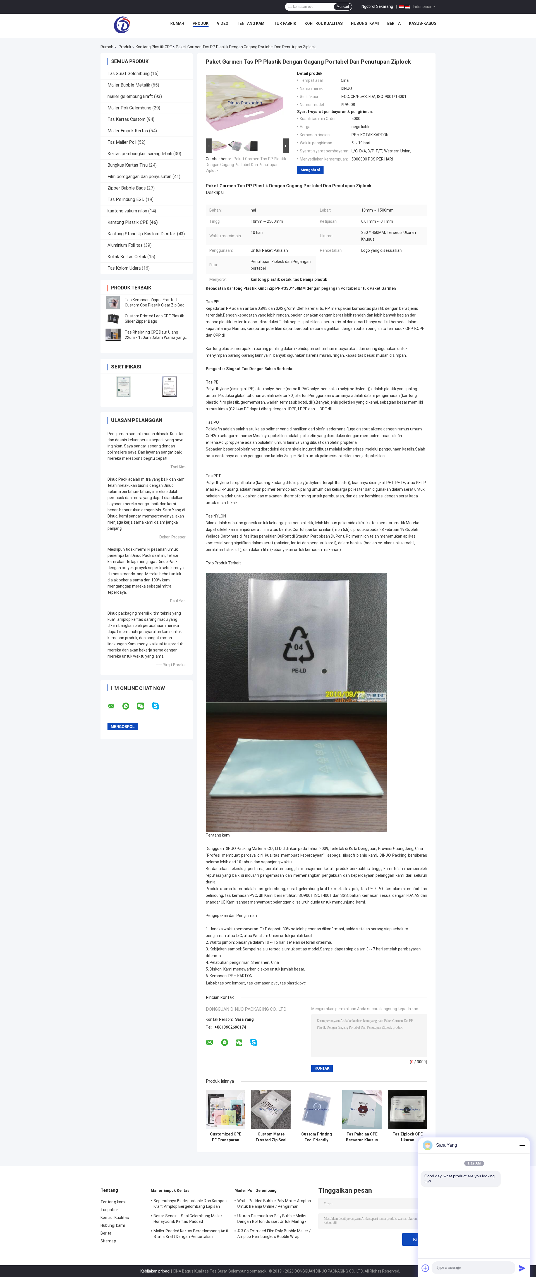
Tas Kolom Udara (124, 268)
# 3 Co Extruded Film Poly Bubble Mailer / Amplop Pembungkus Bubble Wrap (274, 1234)
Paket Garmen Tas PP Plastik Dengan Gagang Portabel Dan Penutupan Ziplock (246, 165)
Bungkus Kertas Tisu (127, 165)
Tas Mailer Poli (122, 142)
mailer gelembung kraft (130, 96)
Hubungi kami (365, 23)
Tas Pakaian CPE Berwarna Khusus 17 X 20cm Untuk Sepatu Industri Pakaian (362, 1137)
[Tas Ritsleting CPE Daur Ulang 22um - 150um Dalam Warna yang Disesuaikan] (113, 335)
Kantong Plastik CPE (154, 47)
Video (222, 23)
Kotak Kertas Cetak (126, 256)
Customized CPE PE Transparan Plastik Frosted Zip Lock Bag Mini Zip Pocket (225, 1137)
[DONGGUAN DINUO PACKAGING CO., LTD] (122, 24)
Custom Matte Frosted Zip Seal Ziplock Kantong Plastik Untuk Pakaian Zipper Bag (271, 1137)
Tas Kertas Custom (126, 119)
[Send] (522, 1268)
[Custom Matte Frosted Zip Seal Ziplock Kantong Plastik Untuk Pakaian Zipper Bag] (271, 1109)
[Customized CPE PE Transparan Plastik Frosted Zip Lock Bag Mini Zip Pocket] (225, 1109)
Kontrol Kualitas (324, 23)
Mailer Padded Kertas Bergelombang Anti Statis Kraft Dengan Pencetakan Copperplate (191, 1234)
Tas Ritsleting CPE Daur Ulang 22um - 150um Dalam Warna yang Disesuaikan (155, 337)
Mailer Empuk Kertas (127, 130)
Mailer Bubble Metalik (128, 85)
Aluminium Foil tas (125, 245)
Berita (394, 23)
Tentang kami (251, 23)
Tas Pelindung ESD (126, 199)
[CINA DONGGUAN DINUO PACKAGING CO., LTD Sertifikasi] (123, 386)
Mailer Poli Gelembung (129, 108)
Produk (201, 23)
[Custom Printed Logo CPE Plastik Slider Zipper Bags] (113, 318)
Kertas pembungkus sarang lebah (139, 153)
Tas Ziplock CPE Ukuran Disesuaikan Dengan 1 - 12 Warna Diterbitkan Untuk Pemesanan (407, 1137)
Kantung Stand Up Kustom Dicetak (141, 233)
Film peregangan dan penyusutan (139, 176)
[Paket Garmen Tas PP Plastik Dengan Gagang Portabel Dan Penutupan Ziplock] (245, 104)
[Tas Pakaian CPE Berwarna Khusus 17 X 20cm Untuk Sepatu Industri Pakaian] (362, 1109)
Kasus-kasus (422, 23)
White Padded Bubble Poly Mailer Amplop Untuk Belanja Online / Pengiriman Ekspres (274, 1204)
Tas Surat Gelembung (128, 73)
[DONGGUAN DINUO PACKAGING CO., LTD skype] (159, 706)
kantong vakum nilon (127, 211)
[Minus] (522, 1145)
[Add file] (425, 1268)
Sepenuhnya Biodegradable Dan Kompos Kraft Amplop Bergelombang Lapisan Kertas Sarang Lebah (190, 1204)
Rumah (177, 23)
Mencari (343, 7)
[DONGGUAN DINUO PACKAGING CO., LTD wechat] (144, 706)
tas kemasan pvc (262, 983)
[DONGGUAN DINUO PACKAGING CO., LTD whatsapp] (129, 706)
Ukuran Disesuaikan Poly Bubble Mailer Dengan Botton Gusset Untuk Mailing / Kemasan (272, 1219)
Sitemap (108, 1241)
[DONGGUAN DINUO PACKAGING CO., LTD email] (114, 706)
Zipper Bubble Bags (126, 188)
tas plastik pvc (293, 983)
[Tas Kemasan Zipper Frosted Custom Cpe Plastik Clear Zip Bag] (113, 302)
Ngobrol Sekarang (377, 6)
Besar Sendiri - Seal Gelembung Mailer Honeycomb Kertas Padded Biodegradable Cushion (188, 1219)
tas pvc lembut (231, 983)
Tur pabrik (285, 23)
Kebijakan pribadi (155, 1271)
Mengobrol (310, 170)
